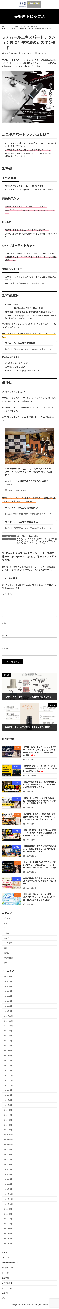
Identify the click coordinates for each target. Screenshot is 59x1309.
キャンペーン (8, 923)
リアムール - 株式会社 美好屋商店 (21, 343)
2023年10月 (8, 1145)
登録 (3, 1298)
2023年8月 (8, 1155)
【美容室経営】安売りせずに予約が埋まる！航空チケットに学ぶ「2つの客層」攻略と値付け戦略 (39, 849)
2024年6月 (8, 1105)
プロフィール (7, 1288)
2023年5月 (8, 1169)
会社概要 (5, 1278)
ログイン (5, 1293)
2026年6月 (8, 986)
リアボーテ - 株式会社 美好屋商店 (21, 522)
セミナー (7, 928)
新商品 (6, 953)
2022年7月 (8, 1219)
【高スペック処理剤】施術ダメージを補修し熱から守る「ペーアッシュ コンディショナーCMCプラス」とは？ (39, 817)
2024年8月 (8, 1095)
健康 (5, 948)
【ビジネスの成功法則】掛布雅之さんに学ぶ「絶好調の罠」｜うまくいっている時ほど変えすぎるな (39, 784)
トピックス (6, 1273)
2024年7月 (8, 1100)
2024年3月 (8, 1120)
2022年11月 (8, 1199)
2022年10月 (8, 1204)
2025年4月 (8, 1056)
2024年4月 (8, 1115)
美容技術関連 (33, 536)
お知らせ (7, 918)
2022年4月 (8, 1234)
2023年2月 (8, 1184)
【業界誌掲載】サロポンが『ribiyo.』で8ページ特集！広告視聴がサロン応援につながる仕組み (40, 768)
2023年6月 (8, 1164)
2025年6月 (8, 1046)
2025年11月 (8, 1021)
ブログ (6, 938)
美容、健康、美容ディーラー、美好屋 (32, 543)
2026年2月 (8, 1006)
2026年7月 (8, 981)
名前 (4, 623)
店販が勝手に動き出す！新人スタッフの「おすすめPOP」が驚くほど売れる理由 (39, 881)
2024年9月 (8, 1090)
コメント (7, 594)
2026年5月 (8, 991)
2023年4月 (8, 1174)
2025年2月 (8, 1066)
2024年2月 (8, 1125)
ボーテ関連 (21, 536)
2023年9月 (8, 1150)
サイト (5, 648)
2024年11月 (8, 1080)
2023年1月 (8, 1189)
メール (5, 636)
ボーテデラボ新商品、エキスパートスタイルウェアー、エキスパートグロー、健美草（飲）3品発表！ (29, 471)
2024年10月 (8, 1085)
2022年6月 (8, 1224)
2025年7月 (8, 1041)
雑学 (5, 963)
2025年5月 (8, 1051)
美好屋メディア (7, 1268)
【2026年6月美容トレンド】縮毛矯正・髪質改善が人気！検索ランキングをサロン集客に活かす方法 (39, 801)
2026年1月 (8, 1011)
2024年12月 (8, 1075)
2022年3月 (8, 1239)
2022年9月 (8, 1209)
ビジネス (7, 933)
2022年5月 (8, 1229)
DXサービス (6, 1258)
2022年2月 (8, 1244)
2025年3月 (8, 1061)
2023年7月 (8, 1160)
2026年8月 (8, 976)
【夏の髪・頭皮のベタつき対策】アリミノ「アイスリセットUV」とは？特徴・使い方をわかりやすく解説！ (39, 897)
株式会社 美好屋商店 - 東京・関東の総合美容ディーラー (29, 349)
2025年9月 (8, 1031)
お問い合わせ (7, 1283)
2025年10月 (8, 1026)
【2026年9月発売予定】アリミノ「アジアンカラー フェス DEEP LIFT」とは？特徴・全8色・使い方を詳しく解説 (40, 865)
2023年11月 (8, 1140)
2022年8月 (8, 1214)
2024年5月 (8, 1110)
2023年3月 (8, 1179)
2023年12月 (8, 1135)
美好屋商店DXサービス (19, 490)
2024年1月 (8, 1130)
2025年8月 (8, 1036)
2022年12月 (8, 1194)
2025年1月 (8, 1070)
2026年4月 (8, 996)
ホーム (4, 1252)
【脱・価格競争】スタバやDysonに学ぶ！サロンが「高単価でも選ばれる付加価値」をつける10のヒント (39, 833)
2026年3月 (8, 1001)
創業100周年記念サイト (11, 1263)
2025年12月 (8, 1016)
